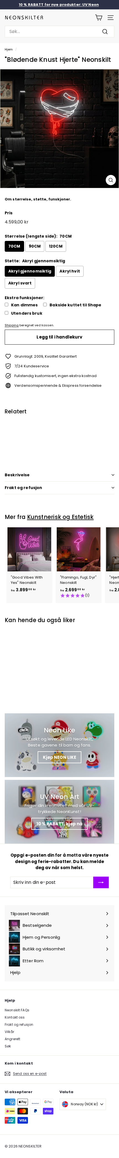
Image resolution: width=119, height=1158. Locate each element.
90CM (35, 246)
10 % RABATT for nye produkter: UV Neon (59, 4)
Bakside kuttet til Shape (75, 305)
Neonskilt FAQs (17, 1010)
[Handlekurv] (98, 17)
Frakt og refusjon (23, 487)
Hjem (9, 49)
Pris (9, 213)
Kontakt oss (15, 1017)
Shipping (12, 325)
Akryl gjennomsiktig (29, 271)
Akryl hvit (70, 271)
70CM (14, 246)
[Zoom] (111, 180)
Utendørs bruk (26, 313)
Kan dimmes (24, 305)
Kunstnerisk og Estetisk (60, 517)
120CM (56, 246)
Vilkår (9, 1031)
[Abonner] (101, 882)
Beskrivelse (17, 475)
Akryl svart (20, 283)
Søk (8, 1046)
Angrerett (12, 1039)
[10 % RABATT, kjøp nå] (59, 812)
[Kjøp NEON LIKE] (59, 745)
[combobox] (59, 31)
